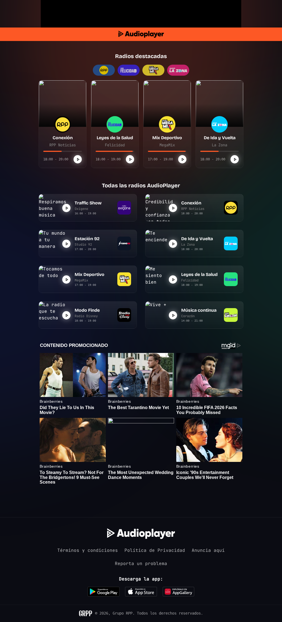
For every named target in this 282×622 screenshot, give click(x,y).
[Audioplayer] (141, 34)
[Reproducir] (78, 159)
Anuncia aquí (208, 550)
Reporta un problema (141, 563)
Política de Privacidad (154, 550)
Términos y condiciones (87, 550)
